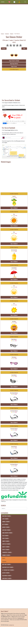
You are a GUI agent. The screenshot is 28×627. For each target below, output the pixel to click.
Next (24, 48)
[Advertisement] (14, 18)
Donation (3, 499)
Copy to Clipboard (14, 208)
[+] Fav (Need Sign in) (14, 69)
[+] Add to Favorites (14, 193)
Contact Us (11, 625)
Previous (3, 48)
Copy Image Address (14, 63)
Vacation (4, 561)
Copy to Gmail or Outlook (14, 61)
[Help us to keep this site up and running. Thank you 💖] (14, 495)
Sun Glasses (17, 33)
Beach (11, 33)
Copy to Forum (14, 66)
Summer (7, 33)
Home (2, 33)
